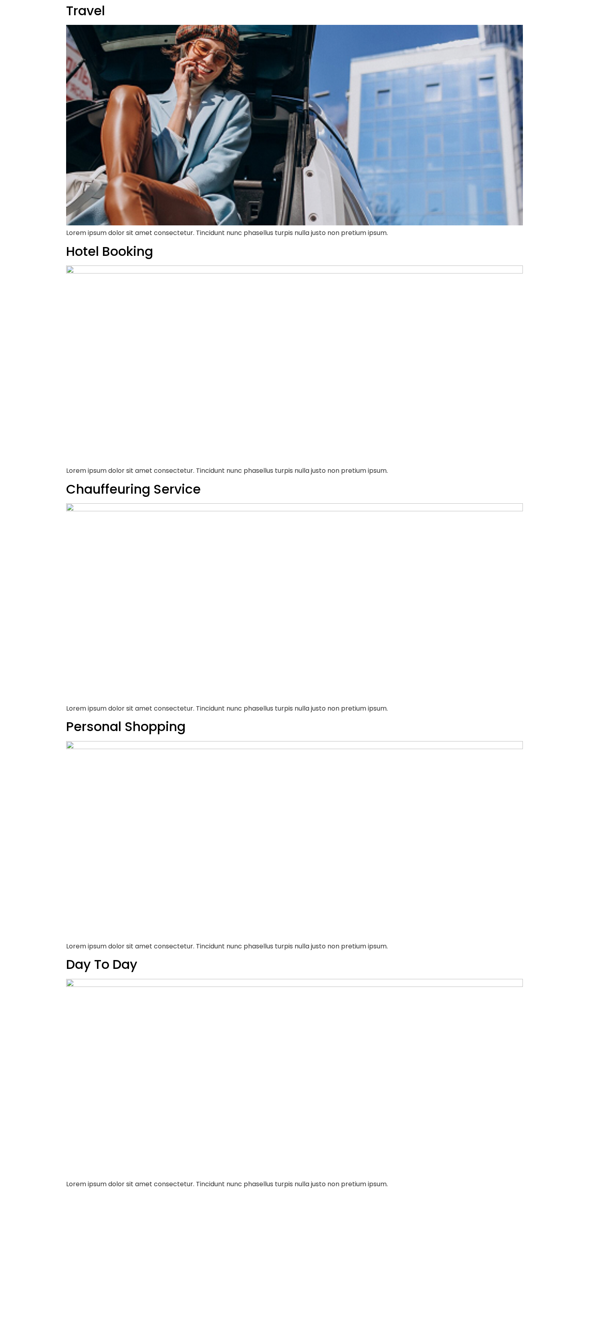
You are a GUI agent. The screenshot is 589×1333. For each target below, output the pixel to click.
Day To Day (101, 964)
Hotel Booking (109, 251)
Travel (85, 11)
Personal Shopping (126, 726)
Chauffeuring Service (133, 489)
